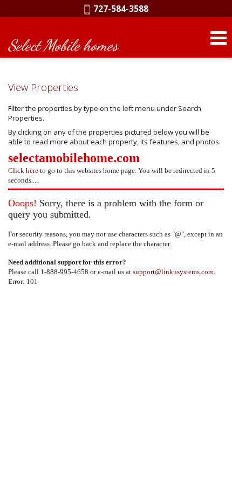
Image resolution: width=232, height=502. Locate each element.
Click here (23, 170)
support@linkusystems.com (173, 272)
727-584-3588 (119, 8)
